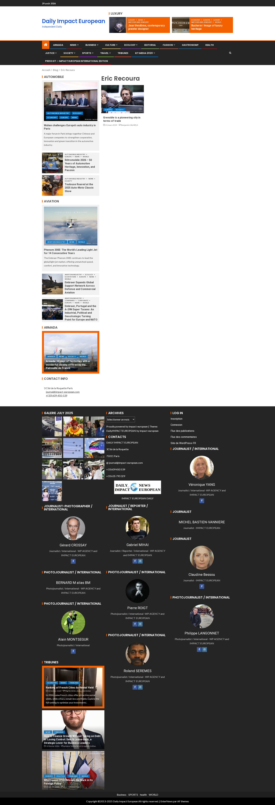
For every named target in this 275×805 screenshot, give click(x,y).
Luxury (131, 20)
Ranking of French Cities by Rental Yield (70, 687)
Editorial (150, 45)
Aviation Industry (56, 242)
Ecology (129, 45)
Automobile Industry (58, 113)
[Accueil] (45, 44)
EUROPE (207, 20)
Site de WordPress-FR (183, 443)
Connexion (176, 424)
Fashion (168, 45)
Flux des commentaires (184, 436)
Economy (196, 20)
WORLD (218, 22)
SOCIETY (68, 53)
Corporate (83, 300)
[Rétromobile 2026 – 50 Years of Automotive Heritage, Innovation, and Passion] (52, 163)
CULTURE (110, 45)
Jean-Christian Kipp (71, 787)
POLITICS (61, 776)
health (143, 794)
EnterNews (166, 801)
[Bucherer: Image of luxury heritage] (180, 25)
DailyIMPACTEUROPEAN (121, 430)
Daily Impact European (73, 21)
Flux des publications (182, 430)
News (140, 20)
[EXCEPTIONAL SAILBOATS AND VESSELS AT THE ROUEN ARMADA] (70, 352)
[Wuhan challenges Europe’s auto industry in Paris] (70, 101)
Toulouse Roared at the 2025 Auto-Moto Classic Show (79, 188)
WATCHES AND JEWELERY (138, 22)
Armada (58, 45)
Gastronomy (190, 45)
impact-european (138, 426)
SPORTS (86, 53)
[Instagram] (140, 561)
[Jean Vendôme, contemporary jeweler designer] (117, 25)
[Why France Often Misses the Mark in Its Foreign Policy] (73, 770)
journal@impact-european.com (63, 391)
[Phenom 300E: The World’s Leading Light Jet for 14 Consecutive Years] (70, 226)
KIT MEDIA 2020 (144, 53)
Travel (104, 53)
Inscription (176, 418)
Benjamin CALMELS (129, 125)
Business (90, 45)
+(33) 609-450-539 (56, 395)
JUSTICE (49, 53)
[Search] (230, 53)
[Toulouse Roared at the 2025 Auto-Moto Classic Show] (52, 185)
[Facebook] (73, 561)
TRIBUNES (123, 53)
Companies (70, 300)
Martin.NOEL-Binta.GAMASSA (78, 691)
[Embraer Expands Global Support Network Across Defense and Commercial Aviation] (52, 284)
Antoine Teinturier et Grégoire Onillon (79, 746)
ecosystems (70, 277)
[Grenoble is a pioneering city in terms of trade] (122, 99)
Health (209, 45)
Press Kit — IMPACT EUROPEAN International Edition (76, 61)
